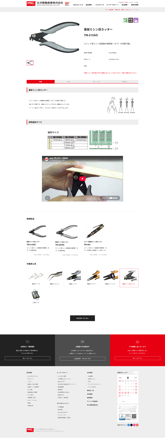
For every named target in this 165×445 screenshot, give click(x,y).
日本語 (126, 2)
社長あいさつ (91, 379)
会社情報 (89, 372)
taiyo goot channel (62, 412)
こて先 (29, 381)
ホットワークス (62, 415)
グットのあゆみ (92, 387)
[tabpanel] (54, 37)
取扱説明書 (61, 387)
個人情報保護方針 (92, 405)
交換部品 (124, 82)
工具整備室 (61, 407)
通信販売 (60, 389)
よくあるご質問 (62, 376)
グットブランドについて (94, 384)
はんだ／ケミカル (32, 400)
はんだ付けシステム (33, 376)
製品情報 (111, 9)
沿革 (89, 381)
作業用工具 (117, 9)
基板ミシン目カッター (126, 9)
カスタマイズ (99, 5)
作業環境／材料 (32, 397)
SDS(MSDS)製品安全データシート (67, 384)
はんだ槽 (30, 389)
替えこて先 (96, 82)
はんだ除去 (30, 395)
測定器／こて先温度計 (33, 387)
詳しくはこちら (27, 358)
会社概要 (90, 376)
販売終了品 (61, 395)
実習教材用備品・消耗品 (64, 417)
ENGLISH (131, 2)
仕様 (68, 82)
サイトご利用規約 (92, 401)
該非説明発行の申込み (63, 392)
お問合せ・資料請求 (63, 397)
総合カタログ (61, 381)
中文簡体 (136, 2)
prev (134, 372)
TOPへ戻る (161, 441)
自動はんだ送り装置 (33, 384)
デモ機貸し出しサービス (64, 379)
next (137, 372)
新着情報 (89, 398)
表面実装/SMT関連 (32, 392)
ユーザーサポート (62, 372)
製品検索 (121, 2)
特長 (40, 82)
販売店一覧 (90, 390)
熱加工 (29, 403)
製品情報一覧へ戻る (82, 318)
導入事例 (60, 409)
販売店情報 (134, 5)
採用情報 (89, 394)
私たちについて (78, 5)
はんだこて (30, 379)
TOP (106, 9)
